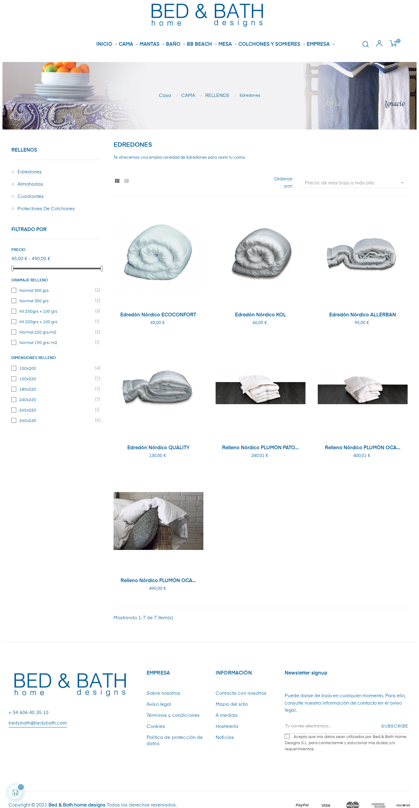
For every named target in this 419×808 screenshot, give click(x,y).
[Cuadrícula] (117, 181)
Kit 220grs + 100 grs (56, 321)
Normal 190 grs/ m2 (56, 342)
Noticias (225, 737)
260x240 (56, 420)
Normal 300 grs (56, 290)
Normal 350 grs (56, 300)
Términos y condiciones (173, 715)
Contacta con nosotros (241, 693)
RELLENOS (24, 150)
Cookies (156, 726)
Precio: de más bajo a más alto (355, 182)
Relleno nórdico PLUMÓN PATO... (260, 448)
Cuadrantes (30, 196)
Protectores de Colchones (46, 209)
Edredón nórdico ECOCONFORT (158, 315)
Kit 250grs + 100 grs (56, 311)
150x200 (56, 368)
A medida (227, 715)
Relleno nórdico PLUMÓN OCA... (362, 448)
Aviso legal (159, 704)
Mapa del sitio (232, 704)
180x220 (56, 389)
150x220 (56, 378)
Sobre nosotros (163, 693)
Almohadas (30, 184)
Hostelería (227, 726)
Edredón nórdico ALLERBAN (362, 315)
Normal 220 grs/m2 (56, 332)
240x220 (56, 399)
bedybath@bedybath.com (38, 723)
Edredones (29, 172)
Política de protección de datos (175, 740)
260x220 (56, 410)
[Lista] (126, 181)
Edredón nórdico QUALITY (158, 448)
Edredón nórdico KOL (260, 315)
